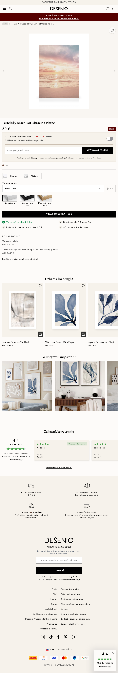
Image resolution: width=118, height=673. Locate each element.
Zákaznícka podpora (70, 594)
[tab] (14, 117)
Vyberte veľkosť (10, 183)
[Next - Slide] (114, 71)
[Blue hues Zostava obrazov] (27, 386)
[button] (110, 188)
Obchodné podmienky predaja (75, 604)
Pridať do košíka (59, 214)
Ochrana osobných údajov (73, 614)
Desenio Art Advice (70, 589)
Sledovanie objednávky (72, 599)
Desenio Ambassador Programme (41, 619)
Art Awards (52, 624)
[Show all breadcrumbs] (5, 23)
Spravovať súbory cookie (73, 624)
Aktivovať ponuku (97, 150)
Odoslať (59, 570)
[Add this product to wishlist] (112, 30)
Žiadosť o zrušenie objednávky (75, 619)
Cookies (65, 609)
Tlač (55, 594)
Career (54, 604)
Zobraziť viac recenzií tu (59, 467)
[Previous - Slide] (3, 71)
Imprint (54, 599)
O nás (54, 589)
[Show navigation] (4, 8)
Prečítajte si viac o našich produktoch (20, 259)
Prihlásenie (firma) (48, 629)
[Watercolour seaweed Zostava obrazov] (80, 386)
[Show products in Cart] (114, 8)
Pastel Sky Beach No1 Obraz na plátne (37, 24)
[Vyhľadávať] (10, 8)
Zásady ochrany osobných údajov (45, 158)
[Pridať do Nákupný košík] (40, 334)
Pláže (14, 24)
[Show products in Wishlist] (107, 8)
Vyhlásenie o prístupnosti (45, 614)
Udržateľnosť (51, 609)
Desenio (67, 665)
